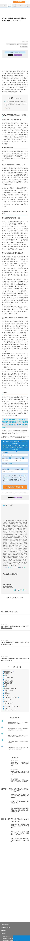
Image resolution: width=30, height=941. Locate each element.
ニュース (7, 708)
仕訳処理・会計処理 (10, 688)
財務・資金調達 (8, 690)
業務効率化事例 (8, 681)
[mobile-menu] (27, 2)
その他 (6, 695)
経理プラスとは (5, 924)
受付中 (26, 5)
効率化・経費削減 (22, 44)
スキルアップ (8, 699)
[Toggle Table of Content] (18, 98)
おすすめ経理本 (8, 703)
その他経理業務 (12, 44)
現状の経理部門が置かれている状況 (15, 101)
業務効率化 (24, 46)
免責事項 (4, 930)
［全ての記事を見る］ (20, 590)
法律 (5, 685)
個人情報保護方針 (6, 927)
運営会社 (4, 933)
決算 (5, 692)
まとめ (8, 108)
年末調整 (7, 693)
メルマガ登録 (19, 1)
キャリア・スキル (11, 697)
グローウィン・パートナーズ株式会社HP (14, 567)
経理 (15, 5)
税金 (5, 686)
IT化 (5, 679)
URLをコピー (18, 55)
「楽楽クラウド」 (6, 936)
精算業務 (7, 674)
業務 (9, 5)
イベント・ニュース (12, 706)
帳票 (5, 675)
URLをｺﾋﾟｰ (18, 497)
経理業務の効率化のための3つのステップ (16, 104)
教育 (5, 701)
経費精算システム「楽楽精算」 (10, 938)
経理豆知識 (9, 683)
